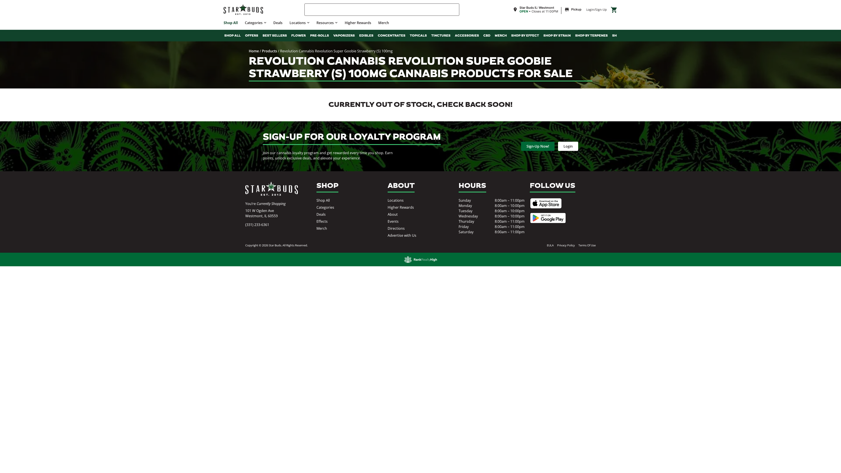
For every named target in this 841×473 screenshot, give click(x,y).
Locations (298, 22)
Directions (396, 228)
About (393, 214)
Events (393, 221)
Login (590, 9)
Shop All (231, 22)
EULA (550, 245)
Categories (254, 22)
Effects (322, 221)
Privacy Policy (566, 245)
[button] (548, 9)
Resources (325, 22)
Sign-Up (601, 9)
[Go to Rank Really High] (420, 259)
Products (269, 51)
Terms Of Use (587, 245)
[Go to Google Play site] (548, 218)
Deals (278, 22)
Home (254, 51)
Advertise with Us (402, 235)
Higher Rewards (358, 22)
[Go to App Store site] (546, 203)
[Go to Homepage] (271, 189)
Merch (383, 22)
